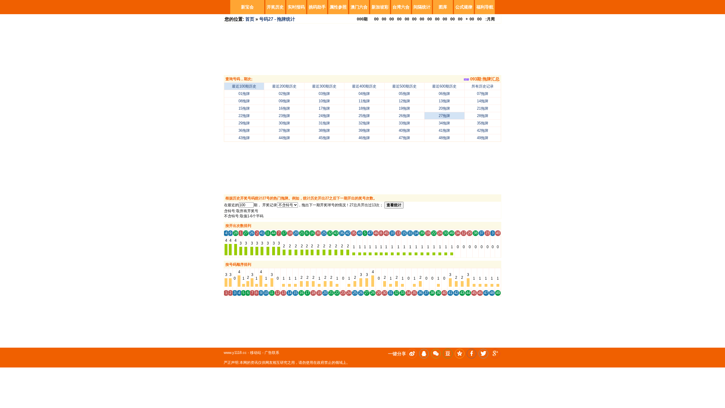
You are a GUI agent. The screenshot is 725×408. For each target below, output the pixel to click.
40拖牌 (404, 130)
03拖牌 (324, 94)
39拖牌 (364, 130)
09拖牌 (284, 101)
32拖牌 (364, 123)
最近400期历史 (364, 86)
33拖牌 (404, 123)
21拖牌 (482, 108)
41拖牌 (444, 130)
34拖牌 (444, 123)
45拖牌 (324, 138)
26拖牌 (404, 116)
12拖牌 (404, 101)
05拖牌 (404, 94)
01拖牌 (244, 94)
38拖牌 (324, 130)
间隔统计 (421, 7)
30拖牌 (284, 123)
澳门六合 (359, 7)
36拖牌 (244, 130)
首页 (249, 19)
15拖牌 (244, 108)
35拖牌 (482, 123)
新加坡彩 (380, 7)
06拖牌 (444, 94)
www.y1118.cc (235, 352)
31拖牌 (324, 123)
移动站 (255, 352)
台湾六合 (401, 7)
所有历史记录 (483, 86)
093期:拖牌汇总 (484, 78)
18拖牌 (364, 108)
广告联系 (272, 352)
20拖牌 (444, 108)
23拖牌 (284, 116)
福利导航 (484, 7)
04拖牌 (364, 94)
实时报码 (296, 7)
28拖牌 (482, 116)
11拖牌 (364, 101)
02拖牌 (284, 94)
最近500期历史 (404, 86)
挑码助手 (317, 7)
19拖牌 (404, 108)
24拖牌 (324, 116)
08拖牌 (244, 101)
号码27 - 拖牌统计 (277, 19)
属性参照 (338, 7)
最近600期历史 (444, 86)
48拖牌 (444, 138)
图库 (443, 7)
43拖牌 (244, 138)
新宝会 (247, 7)
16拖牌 (284, 108)
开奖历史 (275, 7)
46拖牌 (364, 138)
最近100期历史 (244, 86)
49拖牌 (482, 138)
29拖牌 (244, 123)
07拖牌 (482, 94)
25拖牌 (364, 116)
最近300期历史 (324, 86)
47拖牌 (404, 138)
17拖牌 (324, 108)
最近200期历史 (284, 86)
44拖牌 (284, 138)
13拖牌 (444, 101)
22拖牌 (244, 116)
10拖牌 (324, 101)
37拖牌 (284, 130)
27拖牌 (444, 116)
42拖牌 (482, 130)
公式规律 (463, 7)
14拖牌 (482, 101)
